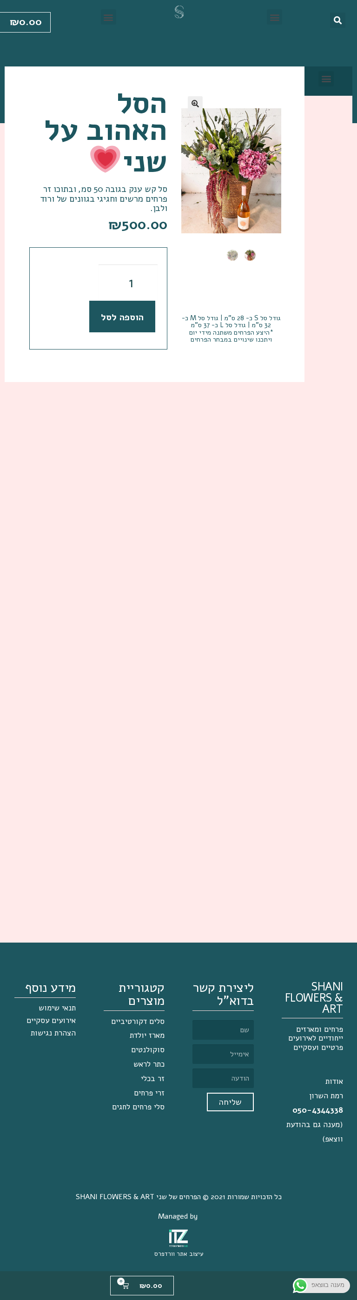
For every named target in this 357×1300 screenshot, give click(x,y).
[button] (274, 17)
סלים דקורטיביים (138, 1021)
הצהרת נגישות (53, 1033)
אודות (334, 1081)
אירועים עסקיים (51, 1020)
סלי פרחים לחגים (138, 1107)
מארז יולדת (147, 1035)
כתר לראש (149, 1064)
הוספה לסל (122, 317)
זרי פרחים (149, 1093)
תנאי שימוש (57, 1008)
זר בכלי (153, 1078)
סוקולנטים (148, 1049)
